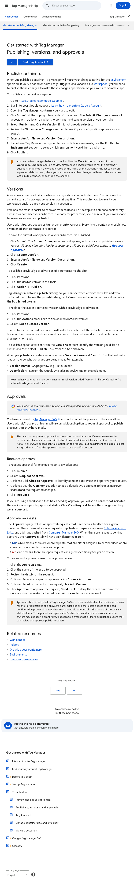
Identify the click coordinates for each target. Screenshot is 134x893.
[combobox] (76, 6)
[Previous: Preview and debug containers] (12, 62)
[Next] (127, 25)
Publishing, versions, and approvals (37, 807)
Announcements (51, 16)
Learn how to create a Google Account (76, 105)
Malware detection (26, 830)
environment (118, 80)
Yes (58, 690)
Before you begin (22, 776)
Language (15, 870)
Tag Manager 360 (46, 419)
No (74, 690)
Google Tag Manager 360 (27, 838)
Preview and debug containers (33, 799)
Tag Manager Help (25, 6)
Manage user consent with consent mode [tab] (108, 25)
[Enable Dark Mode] (33, 874)
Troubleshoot (20, 792)
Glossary (17, 846)
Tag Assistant (23, 815)
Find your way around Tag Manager (32, 769)
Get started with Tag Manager (25, 752)
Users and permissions (24, 659)
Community (30, 16)
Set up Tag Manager (24, 784)
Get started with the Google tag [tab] (61, 25)
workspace (101, 84)
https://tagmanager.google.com (39, 101)
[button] (6, 5)
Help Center (11, 16)
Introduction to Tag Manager (29, 761)
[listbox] (17, 874)
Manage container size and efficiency (37, 822)
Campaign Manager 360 (64, 532)
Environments (18, 654)
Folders (14, 645)
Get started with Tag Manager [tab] (20, 25)
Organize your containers (26, 649)
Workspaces (17, 640)
